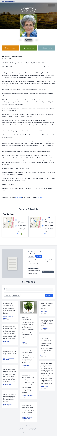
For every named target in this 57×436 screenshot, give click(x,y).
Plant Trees (24, 234)
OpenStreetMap (30, 432)
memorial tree (18, 197)
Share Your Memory (47, 271)
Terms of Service (32, 429)
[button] (8, 221)
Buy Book (39, 256)
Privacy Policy (24, 429)
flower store (39, 197)
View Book (31, 256)
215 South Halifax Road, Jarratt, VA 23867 (22, 230)
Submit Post (49, 295)
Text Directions (18, 234)
